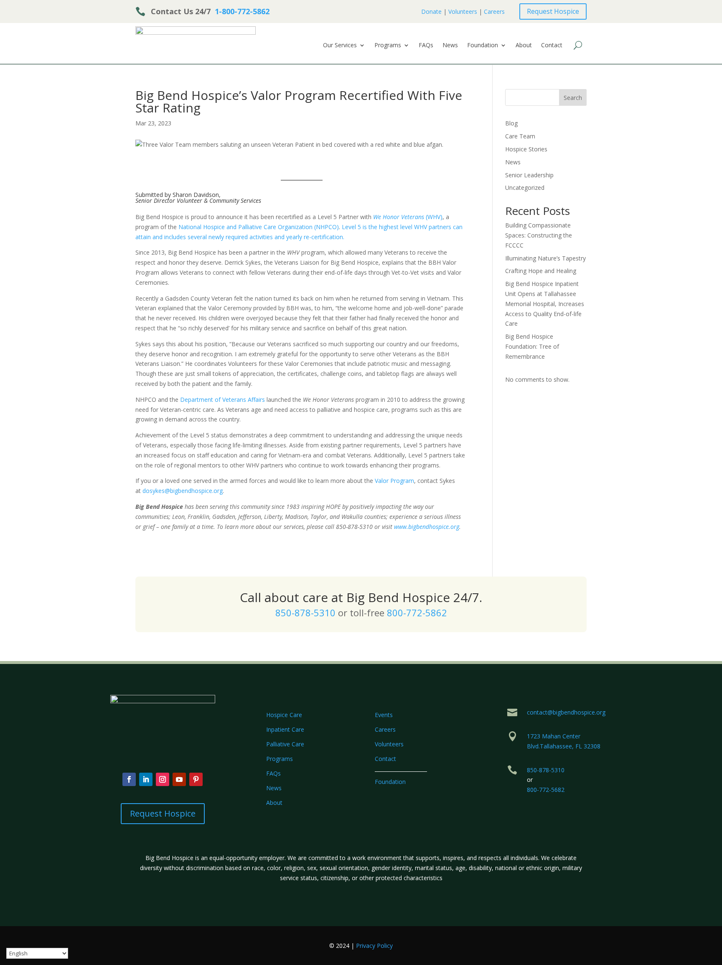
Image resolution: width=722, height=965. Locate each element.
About (524, 45)
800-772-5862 (417, 612)
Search (573, 98)
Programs (387, 45)
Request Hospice (553, 11)
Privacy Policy (374, 946)
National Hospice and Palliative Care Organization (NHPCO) (258, 227)
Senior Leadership (529, 175)
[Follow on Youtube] (179, 779)
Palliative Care (285, 744)
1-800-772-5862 (242, 11)
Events (384, 715)
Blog (511, 123)
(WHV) (407, 217)
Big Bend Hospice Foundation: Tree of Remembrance (532, 346)
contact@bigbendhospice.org (566, 712)
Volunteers (462, 11)
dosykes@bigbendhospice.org (182, 491)
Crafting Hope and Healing (540, 271)
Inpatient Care (285, 729)
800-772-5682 (545, 790)
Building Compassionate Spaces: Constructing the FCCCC (538, 235)
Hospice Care (284, 715)
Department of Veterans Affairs (222, 399)
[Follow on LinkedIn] (146, 779)
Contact (551, 45)
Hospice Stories (526, 149)
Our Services (340, 45)
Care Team (520, 136)
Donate (431, 11)
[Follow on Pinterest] (196, 779)
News (450, 45)
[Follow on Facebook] (129, 779)
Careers (494, 11)
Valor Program (394, 481)
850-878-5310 (305, 612)
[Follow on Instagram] (162, 779)
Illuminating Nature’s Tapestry (545, 258)
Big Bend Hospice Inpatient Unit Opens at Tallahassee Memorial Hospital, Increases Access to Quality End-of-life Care (544, 303)
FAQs (426, 45)
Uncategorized (524, 187)
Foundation (482, 45)
